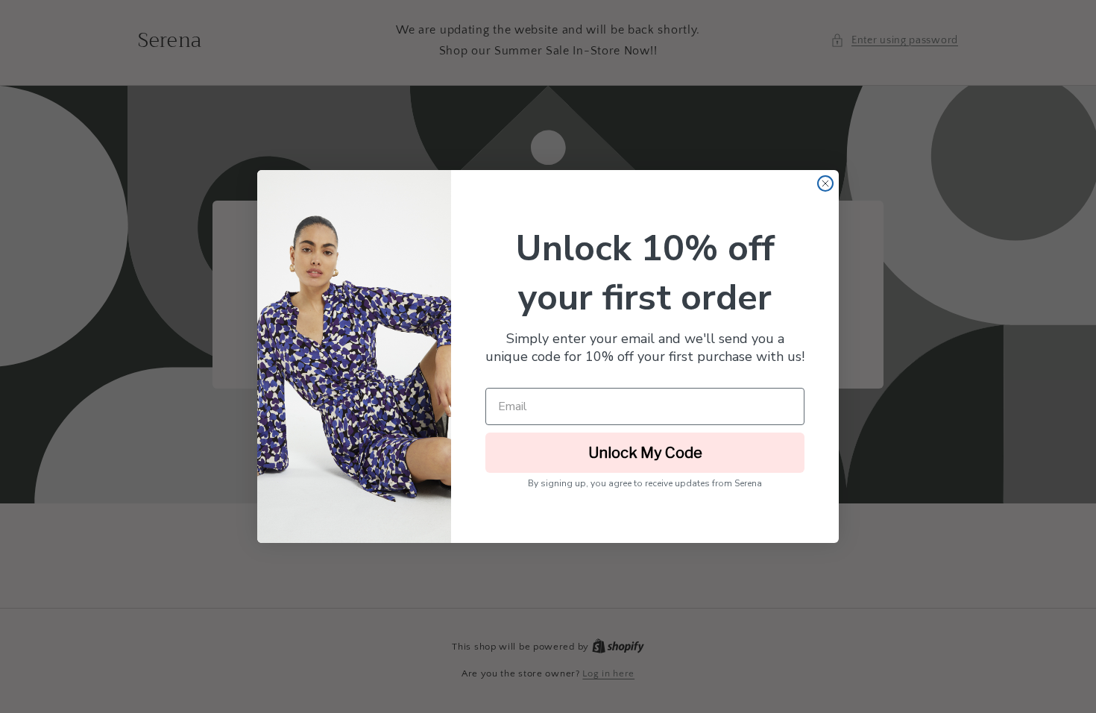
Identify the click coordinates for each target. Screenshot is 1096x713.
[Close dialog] (825, 183)
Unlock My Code (645, 453)
